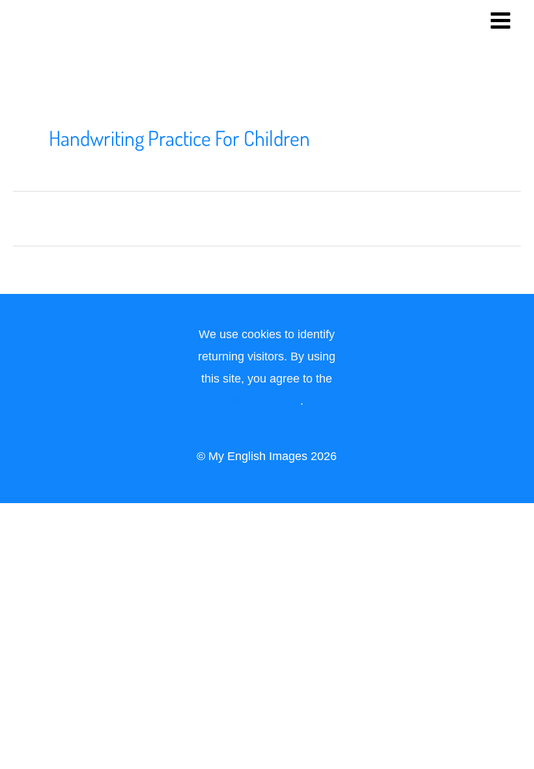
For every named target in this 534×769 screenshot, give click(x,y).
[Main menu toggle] (501, 20)
